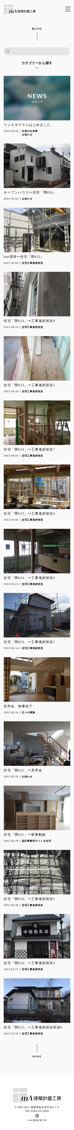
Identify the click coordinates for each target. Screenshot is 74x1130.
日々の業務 (28, 712)
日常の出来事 (30, 131)
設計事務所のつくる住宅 (36, 840)
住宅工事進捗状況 (32, 262)
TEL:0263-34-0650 (37, 1111)
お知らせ (27, 134)
